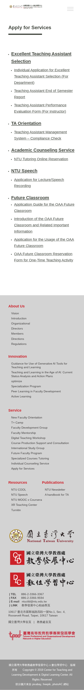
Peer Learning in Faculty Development (36, 391)
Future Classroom (30, 197)
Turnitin (16, 510)
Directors (17, 328)
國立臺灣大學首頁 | (22, 622)
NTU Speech (24, 170)
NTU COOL (18, 489)
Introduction (19, 318)
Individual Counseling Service (30, 463)
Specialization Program (26, 386)
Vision (15, 313)
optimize (16, 381)
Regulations (19, 344)
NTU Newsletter (55, 489)
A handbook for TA (57, 494)
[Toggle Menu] (70, 9)
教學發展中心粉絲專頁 (36, 605)
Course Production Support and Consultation (40, 443)
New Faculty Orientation (26, 417)
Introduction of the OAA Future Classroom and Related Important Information (41, 225)
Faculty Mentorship (23, 432)
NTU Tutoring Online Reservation (41, 159)
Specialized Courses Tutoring (30, 458)
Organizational (20, 323)
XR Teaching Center (24, 504)
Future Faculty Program (26, 453)
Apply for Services (22, 468)
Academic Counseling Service (42, 150)
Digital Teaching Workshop (28, 438)
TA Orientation (26, 123)
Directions (17, 338)
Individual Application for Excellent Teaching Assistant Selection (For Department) (42, 76)
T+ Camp (17, 422)
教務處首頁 (44, 622)
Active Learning (21, 396)
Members (17, 333)
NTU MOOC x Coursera (26, 499)
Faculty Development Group (29, 427)
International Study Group (27, 448)
